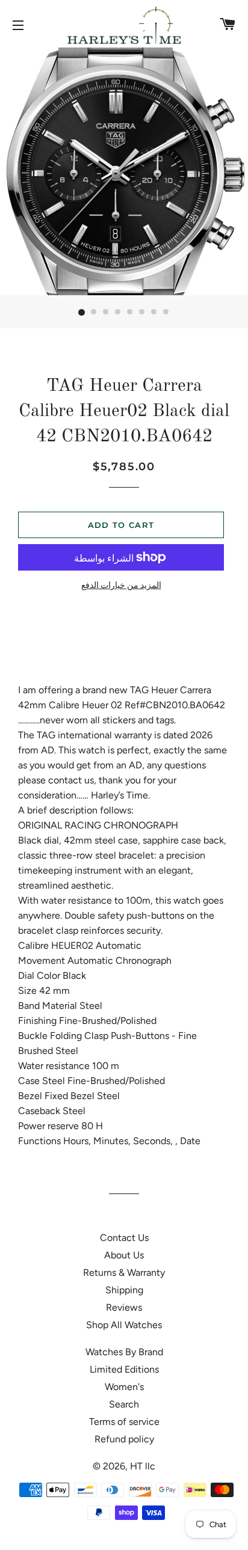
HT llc (142, 1466)
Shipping (124, 1290)
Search (124, 1404)
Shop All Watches (124, 1325)
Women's (124, 1386)
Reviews (124, 1307)
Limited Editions (124, 1369)
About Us (124, 1255)
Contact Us (124, 1237)
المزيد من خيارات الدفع (121, 585)
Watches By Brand (124, 1352)
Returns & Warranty (124, 1272)
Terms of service (124, 1421)
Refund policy (124, 1439)
